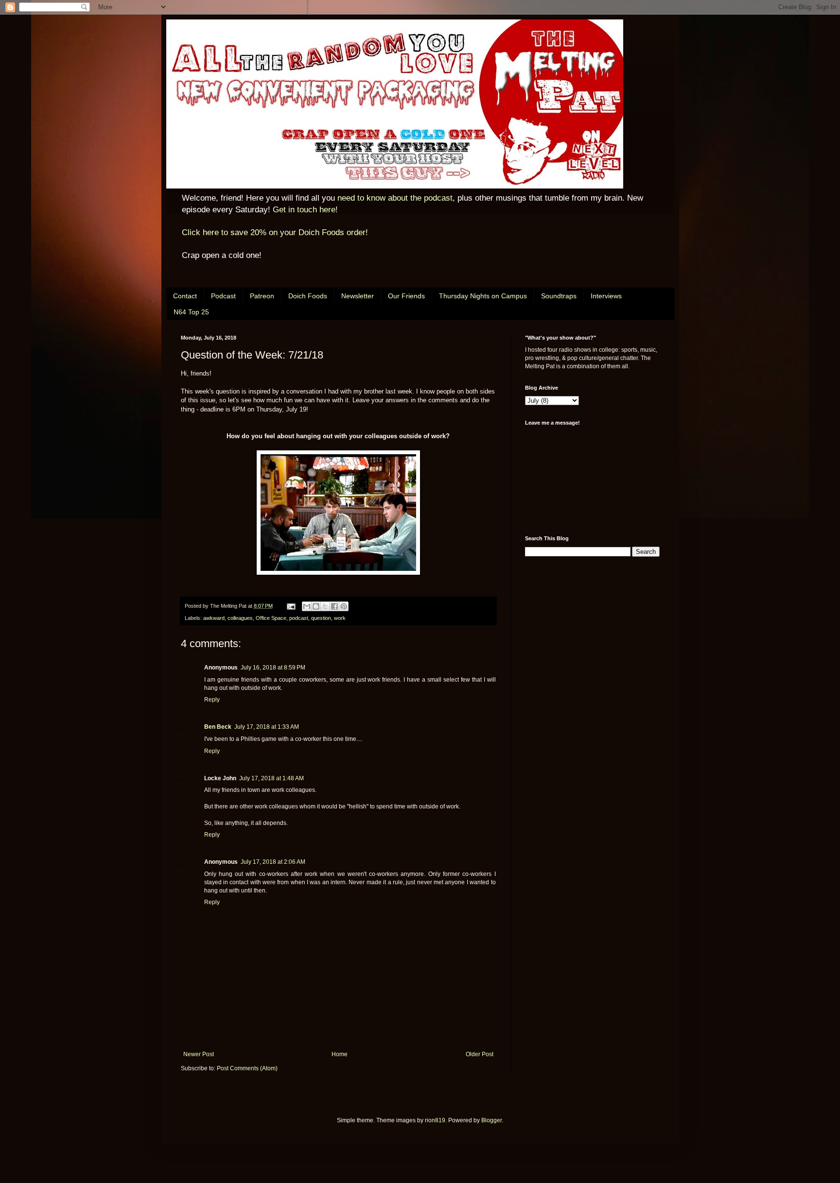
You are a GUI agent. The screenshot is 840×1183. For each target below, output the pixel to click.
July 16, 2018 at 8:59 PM (273, 667)
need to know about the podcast (395, 198)
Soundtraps (559, 296)
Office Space (271, 618)
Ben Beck (217, 726)
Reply (212, 699)
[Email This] (307, 606)
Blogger (491, 1120)
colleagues (240, 618)
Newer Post (198, 1054)
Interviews (606, 296)
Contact (185, 296)
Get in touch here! (305, 209)
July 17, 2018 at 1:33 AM (266, 726)
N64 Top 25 (191, 312)
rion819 (435, 1120)
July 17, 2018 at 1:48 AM (271, 778)
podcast (298, 618)
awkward (214, 618)
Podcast (223, 296)
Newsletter (357, 296)
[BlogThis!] (316, 606)
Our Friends (406, 296)
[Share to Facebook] (334, 606)
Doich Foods (307, 296)
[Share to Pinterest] (344, 606)
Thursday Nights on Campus (483, 296)
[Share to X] (325, 606)
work (340, 618)
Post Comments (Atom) (247, 1068)
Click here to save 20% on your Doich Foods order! (275, 232)
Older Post (479, 1054)
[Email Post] (290, 606)
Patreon (262, 296)
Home (340, 1054)
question (321, 618)
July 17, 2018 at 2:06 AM (273, 861)
